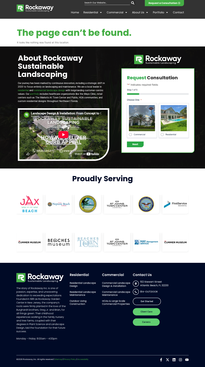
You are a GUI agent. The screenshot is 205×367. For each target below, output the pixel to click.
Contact (178, 12)
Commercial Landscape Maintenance (116, 293)
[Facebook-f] (161, 359)
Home (75, 12)
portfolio (34, 93)
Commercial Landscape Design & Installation (116, 284)
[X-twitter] (167, 359)
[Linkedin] (174, 359)
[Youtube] (187, 359)
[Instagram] (180, 359)
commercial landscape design (49, 90)
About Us (138, 12)
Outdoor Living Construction (78, 302)
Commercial (115, 12)
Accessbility (82, 359)
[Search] (133, 3)
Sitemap (58, 359)
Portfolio (158, 12)
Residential (90, 12)
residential (23, 90)
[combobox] (107, 3)
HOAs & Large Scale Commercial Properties (116, 302)
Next (135, 144)
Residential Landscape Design (83, 284)
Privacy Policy (70, 359)
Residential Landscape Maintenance (83, 293)
